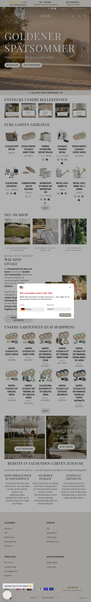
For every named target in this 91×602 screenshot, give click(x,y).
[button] (70, 287)
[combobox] (26, 309)
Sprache (50, 305)
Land (22, 305)
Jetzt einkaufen (65, 315)
